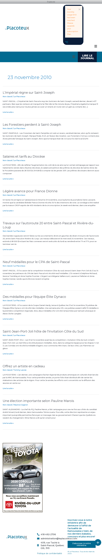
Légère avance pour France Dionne (30, 191)
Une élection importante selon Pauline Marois (38, 401)
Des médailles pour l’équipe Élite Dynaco (34, 297)
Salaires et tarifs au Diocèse (24, 156)
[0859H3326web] (22, 477)
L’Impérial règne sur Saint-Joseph (29, 92)
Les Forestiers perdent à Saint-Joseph (32, 124)
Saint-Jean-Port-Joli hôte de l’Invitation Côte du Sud (43, 331)
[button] (79, 9)
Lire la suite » (8, 112)
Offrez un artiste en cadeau (24, 366)
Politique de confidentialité (49, 553)
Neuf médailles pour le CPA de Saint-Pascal (36, 262)
